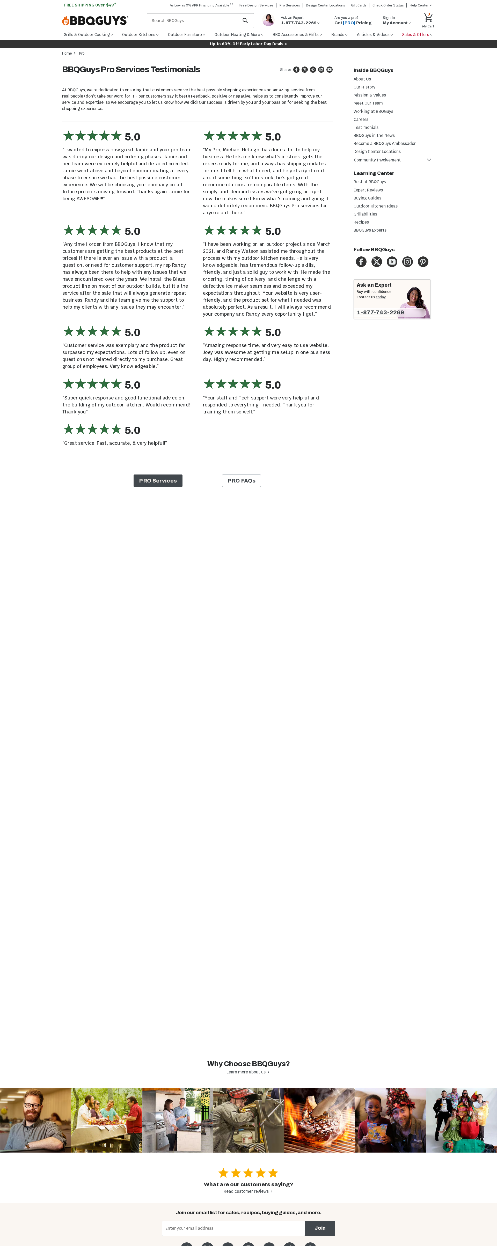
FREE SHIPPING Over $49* (90, 5)
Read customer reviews (246, 1191)
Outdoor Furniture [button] (185, 34)
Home (67, 53)
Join (320, 1228)
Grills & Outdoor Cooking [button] (87, 34)
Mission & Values (370, 95)
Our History (364, 87)
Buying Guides (367, 198)
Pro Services (290, 5)
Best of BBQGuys (370, 181)
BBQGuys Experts (370, 230)
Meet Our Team (368, 103)
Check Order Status (388, 5)
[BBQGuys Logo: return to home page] (102, 20)
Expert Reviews (368, 190)
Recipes (361, 222)
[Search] (245, 20)
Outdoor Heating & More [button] (237, 34)
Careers (361, 119)
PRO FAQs (241, 481)
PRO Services (158, 481)
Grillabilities (365, 214)
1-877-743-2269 (380, 312)
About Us (362, 79)
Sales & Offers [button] (415, 34)
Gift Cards (359, 5)
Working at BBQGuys (373, 111)
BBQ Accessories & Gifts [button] (296, 34)
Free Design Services (256, 5)
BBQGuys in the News (374, 135)
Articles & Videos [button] (373, 34)
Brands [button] (337, 34)
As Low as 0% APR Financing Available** (201, 5)
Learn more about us (246, 1072)
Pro (82, 53)
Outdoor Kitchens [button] (138, 34)
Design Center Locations (325, 5)
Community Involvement (377, 160)
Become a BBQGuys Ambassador (385, 143)
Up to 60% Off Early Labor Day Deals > (248, 44)
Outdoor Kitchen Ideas (376, 206)
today (381, 297)
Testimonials (366, 127)
